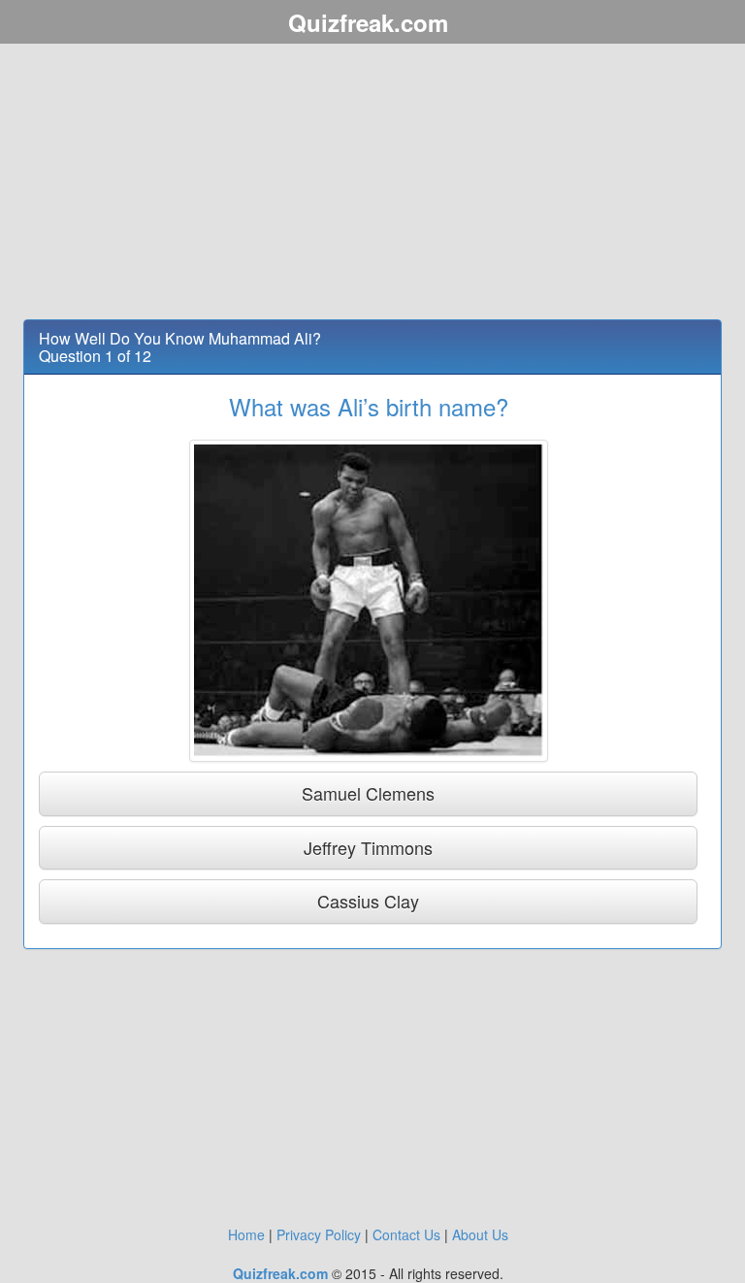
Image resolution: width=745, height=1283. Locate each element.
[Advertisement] (372, 184)
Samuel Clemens (368, 793)
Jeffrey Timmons (368, 847)
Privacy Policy (318, 1234)
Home (246, 1234)
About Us (480, 1234)
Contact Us (406, 1234)
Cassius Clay (368, 900)
